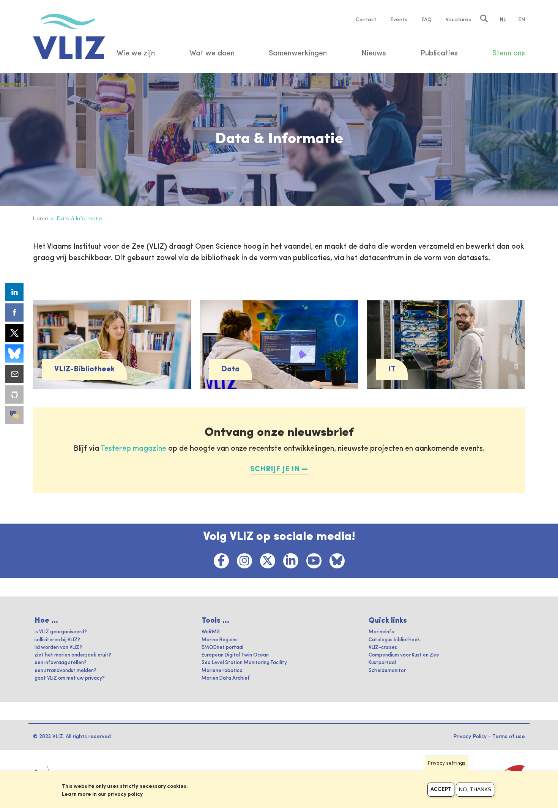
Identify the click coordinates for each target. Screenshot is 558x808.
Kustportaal (382, 662)
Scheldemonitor (387, 670)
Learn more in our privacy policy (102, 794)
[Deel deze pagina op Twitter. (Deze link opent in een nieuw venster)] (14, 333)
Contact (366, 19)
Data (230, 369)
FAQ (426, 19)
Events (398, 19)
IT (392, 369)
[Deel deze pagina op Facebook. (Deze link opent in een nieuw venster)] (14, 312)
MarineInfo (381, 632)
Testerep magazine (133, 449)
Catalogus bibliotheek (394, 640)
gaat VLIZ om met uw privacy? (70, 678)
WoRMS (211, 632)
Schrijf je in (274, 469)
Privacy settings (446, 763)
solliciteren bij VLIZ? (57, 640)
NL (503, 19)
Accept (440, 789)
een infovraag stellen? (61, 662)
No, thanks (475, 789)
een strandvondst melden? (65, 670)
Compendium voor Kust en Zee (404, 655)
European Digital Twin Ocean (235, 655)
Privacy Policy (470, 736)
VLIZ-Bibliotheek (84, 369)
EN (521, 19)
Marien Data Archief (226, 678)
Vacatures (458, 19)
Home (40, 218)
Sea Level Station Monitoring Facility (244, 662)
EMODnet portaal (222, 647)
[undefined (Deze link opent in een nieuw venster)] (14, 415)
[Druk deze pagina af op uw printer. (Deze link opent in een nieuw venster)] (14, 394)
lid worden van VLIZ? (58, 647)
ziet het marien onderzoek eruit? (73, 655)
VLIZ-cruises (383, 647)
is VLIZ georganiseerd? (61, 632)
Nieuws (373, 53)
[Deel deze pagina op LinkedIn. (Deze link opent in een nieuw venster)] (14, 292)
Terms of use (508, 736)
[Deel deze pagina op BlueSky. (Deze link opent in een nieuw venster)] (14, 353)
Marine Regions (220, 640)
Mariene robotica (222, 670)
